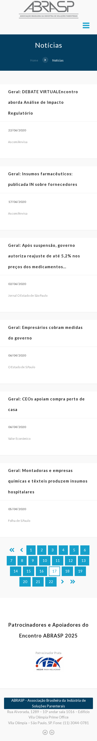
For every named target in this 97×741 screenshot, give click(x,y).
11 (58, 560)
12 (70, 560)
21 (38, 582)
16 (41, 571)
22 (51, 582)
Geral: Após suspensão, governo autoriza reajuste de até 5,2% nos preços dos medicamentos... (44, 256)
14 (15, 571)
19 (80, 571)
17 (54, 571)
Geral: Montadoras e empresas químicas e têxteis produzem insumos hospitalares (48, 481)
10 (45, 560)
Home (34, 60)
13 (83, 560)
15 (28, 571)
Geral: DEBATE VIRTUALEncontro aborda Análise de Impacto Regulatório (43, 102)
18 (67, 571)
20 (25, 582)
